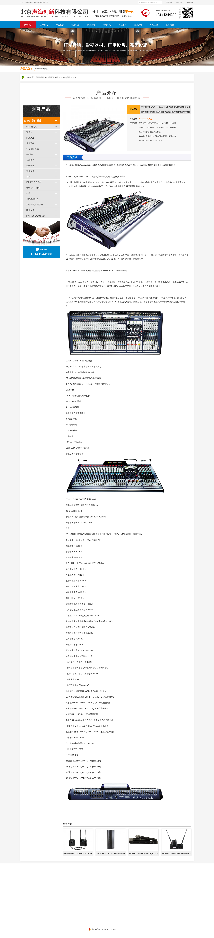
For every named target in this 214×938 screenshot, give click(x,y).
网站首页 (28, 25)
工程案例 (123, 25)
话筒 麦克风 (31, 127)
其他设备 (30, 210)
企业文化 (138, 25)
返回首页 (40, 77)
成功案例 (154, 25)
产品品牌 (91, 25)
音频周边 (30, 160)
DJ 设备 (29, 154)
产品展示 (60, 25)
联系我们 (169, 2)
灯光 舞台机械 (32, 149)
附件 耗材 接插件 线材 (36, 216)
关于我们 (44, 25)
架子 (28, 193)
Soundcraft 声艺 (41, 69)
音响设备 (30, 166)
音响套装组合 (32, 199)
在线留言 (179, 2)
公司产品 (41, 109)
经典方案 (107, 25)
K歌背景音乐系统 (34, 182)
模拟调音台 (69, 77)
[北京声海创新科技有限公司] (54, 13)
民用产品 (30, 138)
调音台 (59, 77)
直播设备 (30, 171)
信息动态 (75, 25)
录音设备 (30, 143)
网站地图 (190, 2)
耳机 (28, 177)
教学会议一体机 (33, 188)
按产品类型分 (34, 120)
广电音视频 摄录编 (34, 204)
